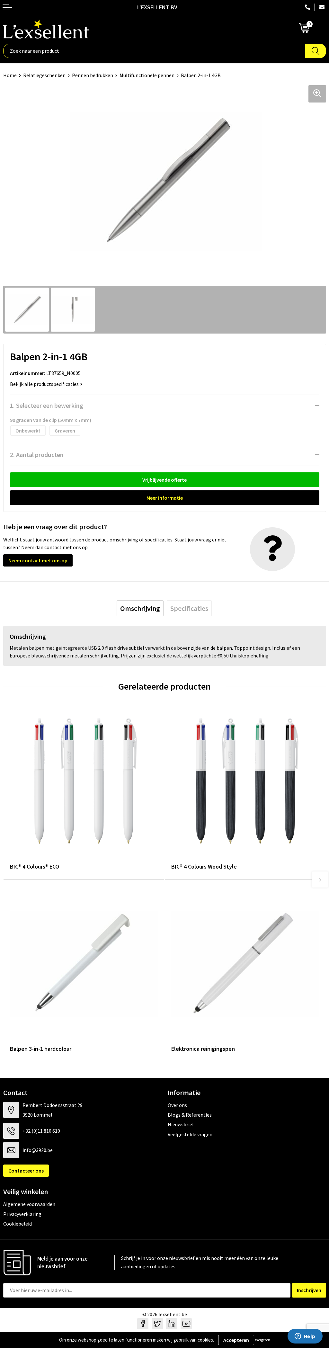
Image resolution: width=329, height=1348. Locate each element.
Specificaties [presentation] (189, 608)
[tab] (140, 608)
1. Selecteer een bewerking (46, 405)
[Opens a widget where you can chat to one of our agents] (305, 1337)
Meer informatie (165, 498)
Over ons (177, 1105)
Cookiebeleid (17, 1223)
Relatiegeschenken (44, 75)
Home (10, 75)
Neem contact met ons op (37, 560)
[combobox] (154, 51)
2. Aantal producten (37, 455)
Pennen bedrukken (92, 75)
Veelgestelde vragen (190, 1134)
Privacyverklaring (22, 1214)
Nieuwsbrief (181, 1124)
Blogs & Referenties (190, 1114)
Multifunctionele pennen (147, 75)
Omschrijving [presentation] (140, 608)
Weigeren (262, 1339)
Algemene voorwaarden (29, 1204)
